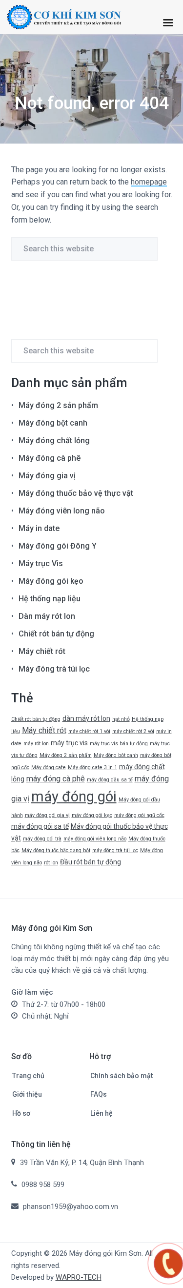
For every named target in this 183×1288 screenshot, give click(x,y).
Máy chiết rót (42, 651)
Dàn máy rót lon (47, 616)
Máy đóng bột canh (53, 423)
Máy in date (39, 528)
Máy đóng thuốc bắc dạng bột (55, 850)
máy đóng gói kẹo (92, 815)
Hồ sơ (21, 1113)
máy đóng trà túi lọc (115, 850)
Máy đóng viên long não (62, 510)
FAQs (98, 1094)
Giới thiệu (27, 1094)
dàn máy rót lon (86, 718)
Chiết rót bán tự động (56, 633)
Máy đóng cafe (48, 767)
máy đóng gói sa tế (40, 826)
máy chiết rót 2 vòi (133, 731)
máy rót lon (36, 743)
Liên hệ (101, 1113)
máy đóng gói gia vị (47, 815)
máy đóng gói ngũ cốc (139, 815)
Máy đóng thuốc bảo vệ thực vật (76, 493)
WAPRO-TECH (79, 1277)
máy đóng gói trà (42, 839)
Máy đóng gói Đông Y (58, 546)
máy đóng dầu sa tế (110, 780)
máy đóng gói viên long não (94, 839)
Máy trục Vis (41, 563)
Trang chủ (28, 1076)
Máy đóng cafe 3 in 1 (92, 767)
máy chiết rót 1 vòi (89, 731)
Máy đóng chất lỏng (54, 440)
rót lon (51, 862)
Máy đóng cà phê (50, 458)
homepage (149, 181)
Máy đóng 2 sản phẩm (58, 405)
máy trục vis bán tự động (119, 743)
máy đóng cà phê (55, 778)
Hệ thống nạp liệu (50, 598)
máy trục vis (69, 743)
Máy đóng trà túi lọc (54, 669)
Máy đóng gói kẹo (51, 581)
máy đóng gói (74, 796)
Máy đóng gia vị (47, 475)
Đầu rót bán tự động (90, 862)
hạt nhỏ (121, 719)
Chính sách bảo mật (121, 1076)
